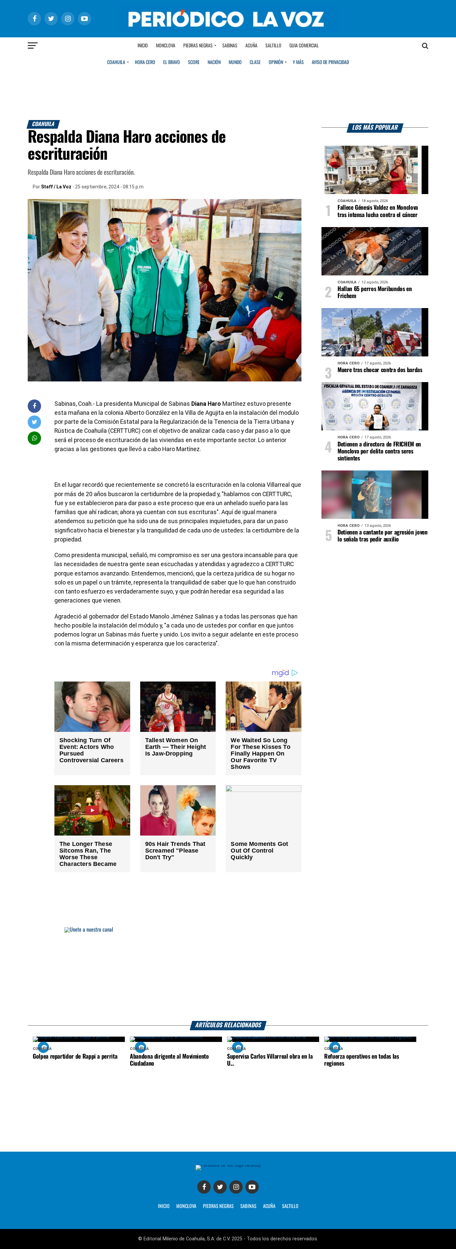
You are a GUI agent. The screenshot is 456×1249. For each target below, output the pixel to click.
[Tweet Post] (34, 421)
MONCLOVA (186, 1206)
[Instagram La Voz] (236, 1187)
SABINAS (248, 1206)
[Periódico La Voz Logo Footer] (228, 1165)
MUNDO (235, 62)
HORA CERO (145, 62)
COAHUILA (116, 62)
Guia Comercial (304, 45)
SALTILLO (290, 1206)
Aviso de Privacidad (330, 62)
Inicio (143, 45)
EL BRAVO (171, 62)
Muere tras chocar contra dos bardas (379, 370)
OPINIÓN (276, 62)
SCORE (194, 62)
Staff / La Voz (56, 186)
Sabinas (229, 45)
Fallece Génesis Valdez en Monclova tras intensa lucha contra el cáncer (377, 211)
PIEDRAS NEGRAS (218, 1206)
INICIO (164, 1206)
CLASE (255, 62)
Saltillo (273, 45)
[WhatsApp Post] (34, 437)
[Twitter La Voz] (220, 1187)
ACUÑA (269, 1206)
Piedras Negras (198, 45)
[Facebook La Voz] (204, 1187)
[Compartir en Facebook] (34, 405)
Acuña (251, 45)
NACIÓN (214, 62)
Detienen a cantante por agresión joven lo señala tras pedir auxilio (382, 536)
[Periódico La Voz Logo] (228, 30)
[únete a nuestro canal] (228, 974)
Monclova (165, 45)
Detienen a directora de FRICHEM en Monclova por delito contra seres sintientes (379, 451)
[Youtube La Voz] (252, 1187)
